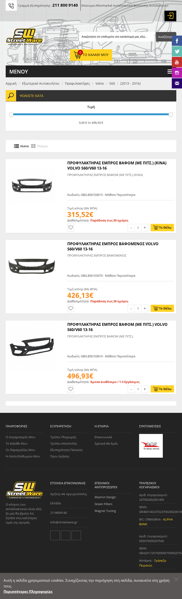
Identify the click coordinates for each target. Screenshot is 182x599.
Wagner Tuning (105, 511)
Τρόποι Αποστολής (63, 443)
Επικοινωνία (103, 437)
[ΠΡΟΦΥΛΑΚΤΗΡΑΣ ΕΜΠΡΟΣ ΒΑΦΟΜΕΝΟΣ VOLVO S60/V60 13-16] (32, 242)
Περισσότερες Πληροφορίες (28, 591)
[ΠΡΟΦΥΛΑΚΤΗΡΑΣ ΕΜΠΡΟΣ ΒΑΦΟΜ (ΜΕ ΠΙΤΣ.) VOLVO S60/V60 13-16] (32, 323)
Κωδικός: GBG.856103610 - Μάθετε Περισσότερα (101, 356)
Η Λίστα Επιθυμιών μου (23, 456)
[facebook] (65, 535)
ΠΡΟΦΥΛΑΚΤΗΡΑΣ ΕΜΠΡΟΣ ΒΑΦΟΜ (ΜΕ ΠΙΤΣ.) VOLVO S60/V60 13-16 (117, 327)
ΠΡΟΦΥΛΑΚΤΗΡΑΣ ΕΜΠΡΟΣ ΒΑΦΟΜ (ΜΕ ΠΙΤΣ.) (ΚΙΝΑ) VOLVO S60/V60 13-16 (116, 165)
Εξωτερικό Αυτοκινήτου (40, 83)
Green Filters (103, 504)
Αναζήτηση (166, 37)
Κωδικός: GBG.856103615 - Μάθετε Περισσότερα (101, 195)
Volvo (100, 83)
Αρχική (11, 83)
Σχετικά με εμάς (106, 443)
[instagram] (76, 535)
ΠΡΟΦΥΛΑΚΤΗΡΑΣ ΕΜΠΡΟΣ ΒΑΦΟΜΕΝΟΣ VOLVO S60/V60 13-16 (113, 246)
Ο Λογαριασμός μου (20, 437)
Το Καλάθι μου (16, 443)
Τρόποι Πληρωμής (63, 437)
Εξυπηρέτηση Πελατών (66, 450)
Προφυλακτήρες (77, 83)
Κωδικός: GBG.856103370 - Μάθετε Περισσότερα (101, 275)
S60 (112, 83)
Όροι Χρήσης (59, 456)
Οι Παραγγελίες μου (20, 450)
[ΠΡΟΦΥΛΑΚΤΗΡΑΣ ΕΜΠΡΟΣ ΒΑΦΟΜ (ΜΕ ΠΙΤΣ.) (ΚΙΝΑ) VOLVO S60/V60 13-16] (32, 161)
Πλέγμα (42, 146)
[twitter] (55, 535)
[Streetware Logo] (24, 37)
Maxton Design (105, 497)
